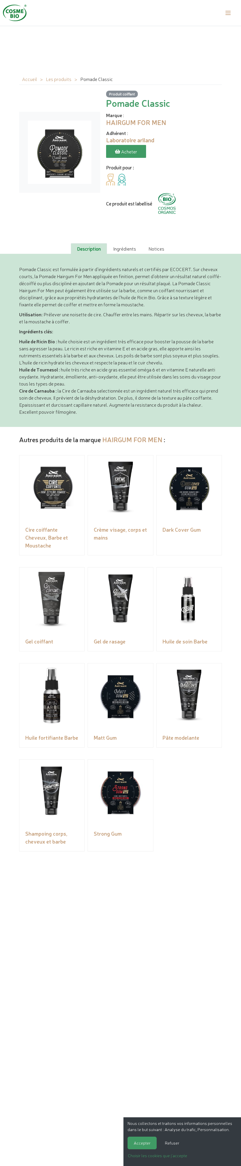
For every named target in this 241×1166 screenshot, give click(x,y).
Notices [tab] (156, 248)
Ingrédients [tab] (124, 248)
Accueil (29, 79)
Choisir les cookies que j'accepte (157, 1155)
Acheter (128, 151)
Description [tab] (89, 248)
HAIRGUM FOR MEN (132, 439)
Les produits (58, 79)
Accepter (142, 1142)
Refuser (172, 1142)
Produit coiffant (122, 93)
